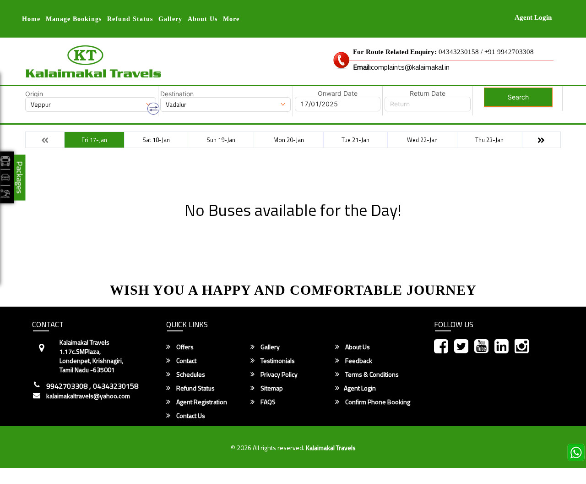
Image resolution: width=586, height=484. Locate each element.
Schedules (190, 374)
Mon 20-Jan (288, 139)
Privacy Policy (278, 374)
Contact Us (190, 415)
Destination (177, 94)
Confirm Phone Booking (377, 402)
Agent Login (533, 17)
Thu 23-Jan (489, 139)
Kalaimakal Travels (331, 447)
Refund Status (195, 388)
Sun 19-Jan (220, 139)
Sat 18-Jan (156, 139)
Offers (184, 347)
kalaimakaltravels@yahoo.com (88, 396)
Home (31, 19)
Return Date (427, 93)
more (231, 19)
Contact (185, 360)
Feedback (358, 360)
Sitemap (271, 388)
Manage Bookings (74, 19)
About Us (202, 19)
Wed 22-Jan (422, 139)
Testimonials (277, 360)
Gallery (170, 19)
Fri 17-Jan (94, 139)
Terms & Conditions (371, 374)
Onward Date (338, 93)
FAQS (267, 402)
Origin (34, 94)
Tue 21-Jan (355, 139)
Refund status (130, 19)
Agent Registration (201, 402)
